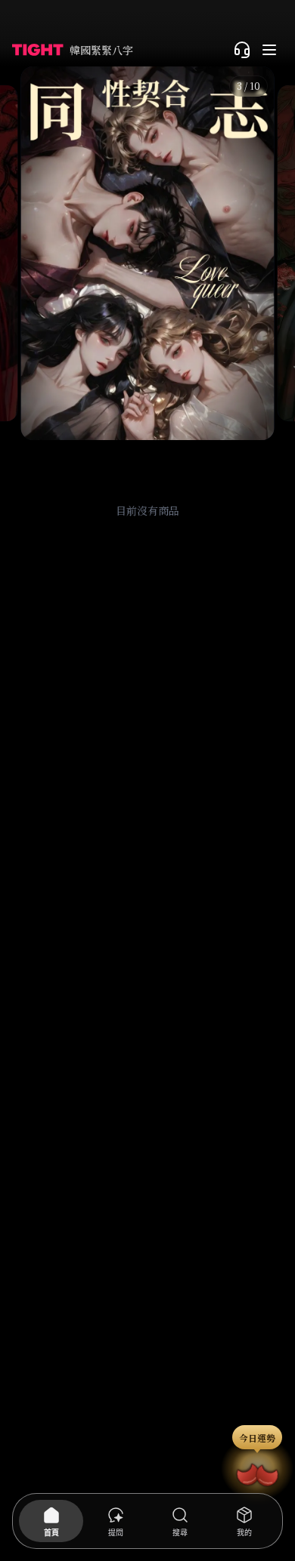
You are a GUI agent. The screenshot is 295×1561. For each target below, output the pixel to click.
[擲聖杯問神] (257, 1473)
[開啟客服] (242, 49)
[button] (147, 253)
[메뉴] (269, 49)
